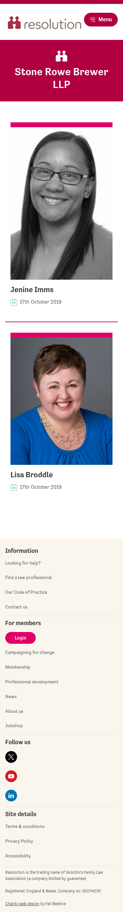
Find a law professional (28, 577)
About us (14, 711)
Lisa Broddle (31, 474)
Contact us (16, 606)
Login (20, 637)
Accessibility (18, 855)
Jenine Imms (31, 289)
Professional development (31, 681)
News (11, 696)
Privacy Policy (19, 841)
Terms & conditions (25, 826)
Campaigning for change (29, 652)
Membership (18, 667)
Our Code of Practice (26, 592)
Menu (105, 19)
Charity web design (22, 903)
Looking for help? (23, 563)
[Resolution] (44, 25)
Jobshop (14, 725)
